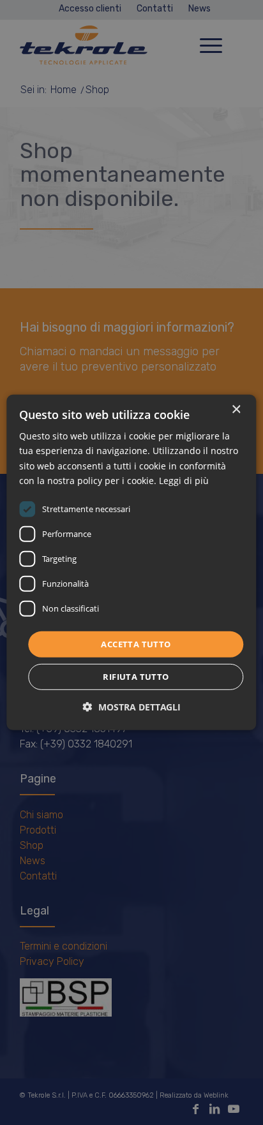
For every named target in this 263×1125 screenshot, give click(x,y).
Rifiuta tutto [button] (136, 676)
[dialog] (131, 562)
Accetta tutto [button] (135, 644)
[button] (132, 707)
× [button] (236, 410)
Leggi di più (184, 480)
